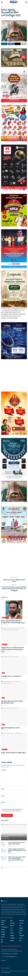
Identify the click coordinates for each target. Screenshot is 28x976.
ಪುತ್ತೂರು (12, 933)
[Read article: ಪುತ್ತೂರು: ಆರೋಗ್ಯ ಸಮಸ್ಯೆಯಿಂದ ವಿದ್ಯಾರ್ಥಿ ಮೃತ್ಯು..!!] (14, 741)
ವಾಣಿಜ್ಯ (20, 930)
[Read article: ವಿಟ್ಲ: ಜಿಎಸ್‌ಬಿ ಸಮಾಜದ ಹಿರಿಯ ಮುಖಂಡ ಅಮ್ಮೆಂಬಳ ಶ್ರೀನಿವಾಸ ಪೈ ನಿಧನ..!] (4, 844)
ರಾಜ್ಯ (20, 925)
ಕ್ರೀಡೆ (2, 942)
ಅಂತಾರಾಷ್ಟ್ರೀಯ (4, 927)
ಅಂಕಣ (2, 924)
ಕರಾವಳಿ (2, 937)
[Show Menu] (2, 2)
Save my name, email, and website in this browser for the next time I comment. (13, 810)
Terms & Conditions (5, 968)
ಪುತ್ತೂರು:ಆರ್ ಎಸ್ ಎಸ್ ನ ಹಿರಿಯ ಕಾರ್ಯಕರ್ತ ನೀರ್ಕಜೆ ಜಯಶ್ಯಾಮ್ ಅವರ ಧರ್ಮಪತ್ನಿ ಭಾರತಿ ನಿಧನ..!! (12, 649)
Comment (4, 770)
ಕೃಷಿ (2, 939)
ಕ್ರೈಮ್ (11, 920)
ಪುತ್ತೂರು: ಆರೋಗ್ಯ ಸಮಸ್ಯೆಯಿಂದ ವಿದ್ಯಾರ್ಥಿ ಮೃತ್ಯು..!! (13, 752)
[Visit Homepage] (14, 2)
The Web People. (7, 972)
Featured (4, 617)
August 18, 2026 (5, 678)
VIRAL (2, 922)
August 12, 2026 (5, 729)
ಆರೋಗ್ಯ (2, 929)
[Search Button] (26, 2)
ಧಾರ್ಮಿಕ (12, 925)
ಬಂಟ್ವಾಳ (12, 935)
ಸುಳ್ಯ (20, 940)
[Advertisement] (14, 375)
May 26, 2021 (4, 18)
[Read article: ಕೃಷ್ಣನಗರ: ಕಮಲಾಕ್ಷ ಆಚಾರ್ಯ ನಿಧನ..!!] (14, 716)
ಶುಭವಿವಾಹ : (21, 935)
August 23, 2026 (5, 624)
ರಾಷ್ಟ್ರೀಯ (21, 928)
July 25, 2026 (4, 754)
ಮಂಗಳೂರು (21, 920)
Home (2, 6)
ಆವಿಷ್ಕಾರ (3, 932)
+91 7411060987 (14, 953)
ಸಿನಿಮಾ (20, 938)
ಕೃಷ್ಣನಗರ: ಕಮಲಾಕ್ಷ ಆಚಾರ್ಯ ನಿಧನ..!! (10, 727)
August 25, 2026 (6, 838)
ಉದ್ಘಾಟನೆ (3, 934)
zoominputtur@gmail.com (10, 956)
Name (3, 789)
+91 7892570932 (5, 953)
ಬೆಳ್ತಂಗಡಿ (12, 940)
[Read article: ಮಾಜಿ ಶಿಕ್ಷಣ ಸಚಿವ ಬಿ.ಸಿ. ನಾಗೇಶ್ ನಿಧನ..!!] (14, 665)
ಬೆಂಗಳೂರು (12, 938)
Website (3, 802)
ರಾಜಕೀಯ (21, 923)
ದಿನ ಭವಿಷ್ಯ (12, 923)
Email (3, 795)
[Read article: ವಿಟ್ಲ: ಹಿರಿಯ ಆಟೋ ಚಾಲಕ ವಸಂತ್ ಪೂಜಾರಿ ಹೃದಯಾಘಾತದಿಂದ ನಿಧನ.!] (14, 690)
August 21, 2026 (5, 653)
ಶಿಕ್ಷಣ (20, 933)
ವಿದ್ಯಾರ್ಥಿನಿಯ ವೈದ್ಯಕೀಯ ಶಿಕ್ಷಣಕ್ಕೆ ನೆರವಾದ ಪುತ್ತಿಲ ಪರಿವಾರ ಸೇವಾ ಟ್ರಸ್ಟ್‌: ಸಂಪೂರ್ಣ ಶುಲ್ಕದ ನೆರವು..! (17, 850)
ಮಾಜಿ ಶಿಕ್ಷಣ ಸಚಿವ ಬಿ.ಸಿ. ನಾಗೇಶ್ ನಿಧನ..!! (11, 676)
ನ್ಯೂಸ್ (11, 930)
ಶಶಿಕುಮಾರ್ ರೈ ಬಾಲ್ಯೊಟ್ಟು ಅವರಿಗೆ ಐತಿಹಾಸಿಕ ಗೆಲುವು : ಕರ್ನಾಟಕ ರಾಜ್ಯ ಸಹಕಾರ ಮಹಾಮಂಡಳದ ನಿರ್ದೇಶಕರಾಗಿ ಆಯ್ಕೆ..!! (17, 858)
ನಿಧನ (6, 6)
